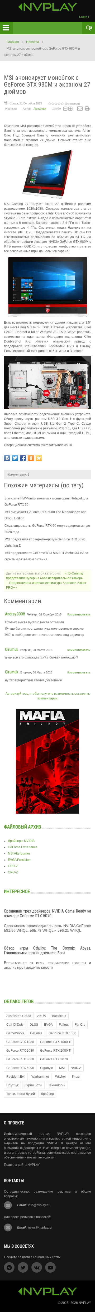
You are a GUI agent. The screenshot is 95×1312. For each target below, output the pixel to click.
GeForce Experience (22, 847)
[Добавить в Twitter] (15, 458)
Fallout (64, 1024)
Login (83, 16)
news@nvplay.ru (40, 1227)
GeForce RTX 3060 (20, 1059)
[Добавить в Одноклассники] (31, 458)
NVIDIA (76, 1068)
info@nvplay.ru (38, 1205)
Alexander (40, 108)
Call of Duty (14, 1024)
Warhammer (40, 1076)
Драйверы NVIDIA (21, 841)
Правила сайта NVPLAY (22, 1165)
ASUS (41, 1016)
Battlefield (59, 1016)
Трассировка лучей (20, 1094)
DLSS (34, 1024)
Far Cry (80, 1024)
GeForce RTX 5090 (20, 1068)
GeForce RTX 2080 (20, 1050)
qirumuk (11, 649)
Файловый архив (22, 827)
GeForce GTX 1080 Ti (55, 1042)
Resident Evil (15, 1076)
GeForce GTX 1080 (20, 1042)
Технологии (56, 1085)
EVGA (48, 1024)
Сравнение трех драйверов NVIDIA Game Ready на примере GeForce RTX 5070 (47, 913)
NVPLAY (85, 1303)
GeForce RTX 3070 (54, 1059)
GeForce (36, 1033)
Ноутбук (12, 1085)
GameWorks (15, 1033)
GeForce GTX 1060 (62, 1033)
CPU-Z (13, 866)
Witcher (60, 1076)
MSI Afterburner (19, 853)
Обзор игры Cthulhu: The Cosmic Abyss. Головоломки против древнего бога (47, 950)
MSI (62, 1068)
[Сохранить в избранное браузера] (39, 458)
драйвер (47, 1094)
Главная (13, 42)
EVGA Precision (19, 860)
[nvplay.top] (47, 7)
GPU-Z (13, 872)
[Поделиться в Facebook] (23, 458)
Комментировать (78, 614)
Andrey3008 (15, 614)
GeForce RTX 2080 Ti (55, 1050)
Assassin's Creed (18, 1016)
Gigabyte (46, 1068)
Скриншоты (33, 1085)
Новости (32, 42)
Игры (76, 1076)
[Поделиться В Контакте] (7, 458)
